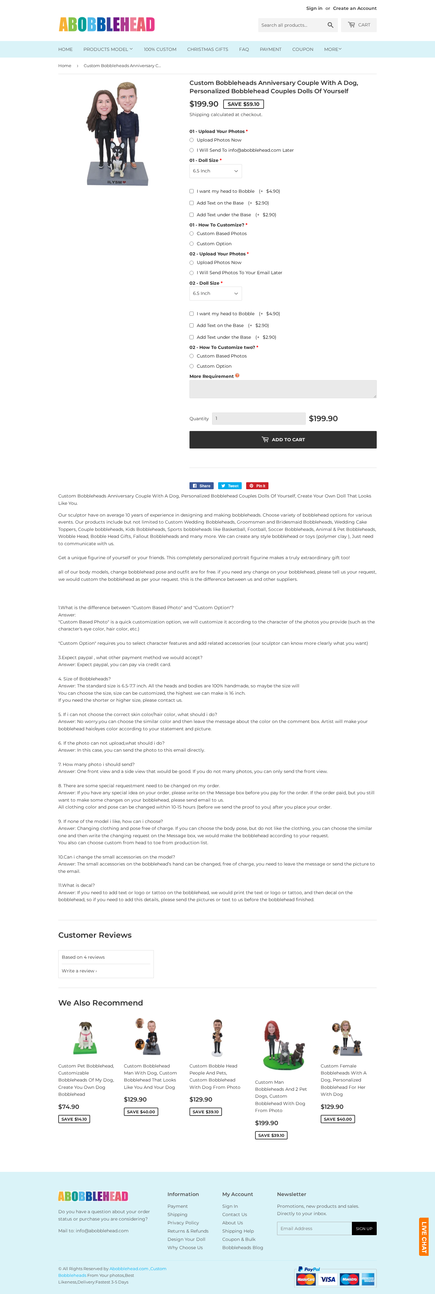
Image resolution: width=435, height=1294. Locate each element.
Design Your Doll (186, 1239)
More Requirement (211, 376)
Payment (271, 49)
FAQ (244, 49)
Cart (363, 25)
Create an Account (355, 8)
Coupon (302, 49)
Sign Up (364, 1228)
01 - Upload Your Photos (217, 131)
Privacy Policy (183, 1223)
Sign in (314, 8)
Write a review (78, 971)
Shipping (199, 114)
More (331, 49)
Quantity (199, 418)
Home (65, 49)
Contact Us (234, 1214)
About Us (232, 1223)
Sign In (230, 1206)
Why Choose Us (185, 1247)
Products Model (106, 49)
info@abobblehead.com (102, 1231)
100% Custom (160, 49)
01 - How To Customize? (216, 225)
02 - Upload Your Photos (217, 254)
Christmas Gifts (207, 49)
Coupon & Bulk (238, 1239)
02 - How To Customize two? (222, 347)
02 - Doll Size (204, 283)
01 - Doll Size (203, 160)
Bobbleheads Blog (242, 1247)
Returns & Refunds (188, 1231)
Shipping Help (238, 1231)
